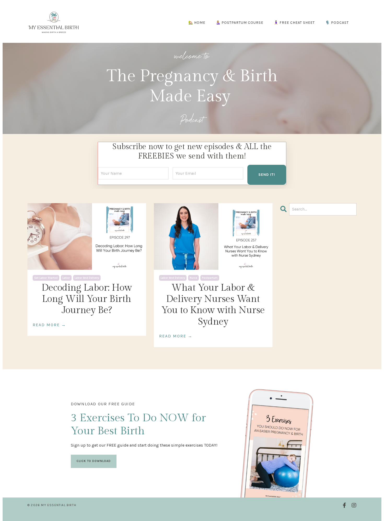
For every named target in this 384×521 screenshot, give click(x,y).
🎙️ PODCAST (337, 22)
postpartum (210, 277)
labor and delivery (87, 277)
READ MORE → (49, 324)
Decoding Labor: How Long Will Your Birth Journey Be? (87, 299)
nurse (193, 277)
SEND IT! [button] (266, 174)
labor (66, 277)
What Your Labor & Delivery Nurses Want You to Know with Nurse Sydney (213, 304)
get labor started (46, 277)
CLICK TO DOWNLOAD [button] (94, 461)
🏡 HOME (196, 22)
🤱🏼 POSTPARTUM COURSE (239, 22)
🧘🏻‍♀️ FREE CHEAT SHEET (294, 22)
